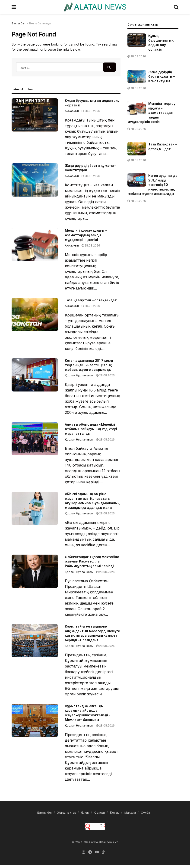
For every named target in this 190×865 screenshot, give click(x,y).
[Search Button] (176, 7)
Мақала (130, 812)
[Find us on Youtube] (97, 852)
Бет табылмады (40, 23)
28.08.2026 (92, 111)
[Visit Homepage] (94, 7)
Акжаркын (72, 111)
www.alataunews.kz (104, 842)
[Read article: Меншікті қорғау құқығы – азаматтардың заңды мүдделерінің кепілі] (35, 244)
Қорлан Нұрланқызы (79, 375)
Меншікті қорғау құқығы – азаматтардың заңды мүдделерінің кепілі (86, 234)
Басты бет (18, 23)
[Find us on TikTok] (103, 852)
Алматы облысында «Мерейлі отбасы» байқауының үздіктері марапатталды (91, 428)
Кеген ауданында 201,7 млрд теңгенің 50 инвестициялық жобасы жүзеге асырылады (89, 365)
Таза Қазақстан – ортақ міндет (91, 300)
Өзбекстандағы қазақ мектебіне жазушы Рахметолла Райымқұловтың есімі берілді (92, 561)
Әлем (85, 812)
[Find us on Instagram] (83, 852)
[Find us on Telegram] (90, 852)
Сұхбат (146, 812)
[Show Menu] (14, 7)
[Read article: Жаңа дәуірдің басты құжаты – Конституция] (35, 180)
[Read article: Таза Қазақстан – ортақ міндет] (35, 314)
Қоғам (115, 812)
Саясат (99, 812)
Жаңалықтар (66, 812)
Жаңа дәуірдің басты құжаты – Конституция (161, 76)
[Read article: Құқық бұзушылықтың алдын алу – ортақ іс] (35, 115)
